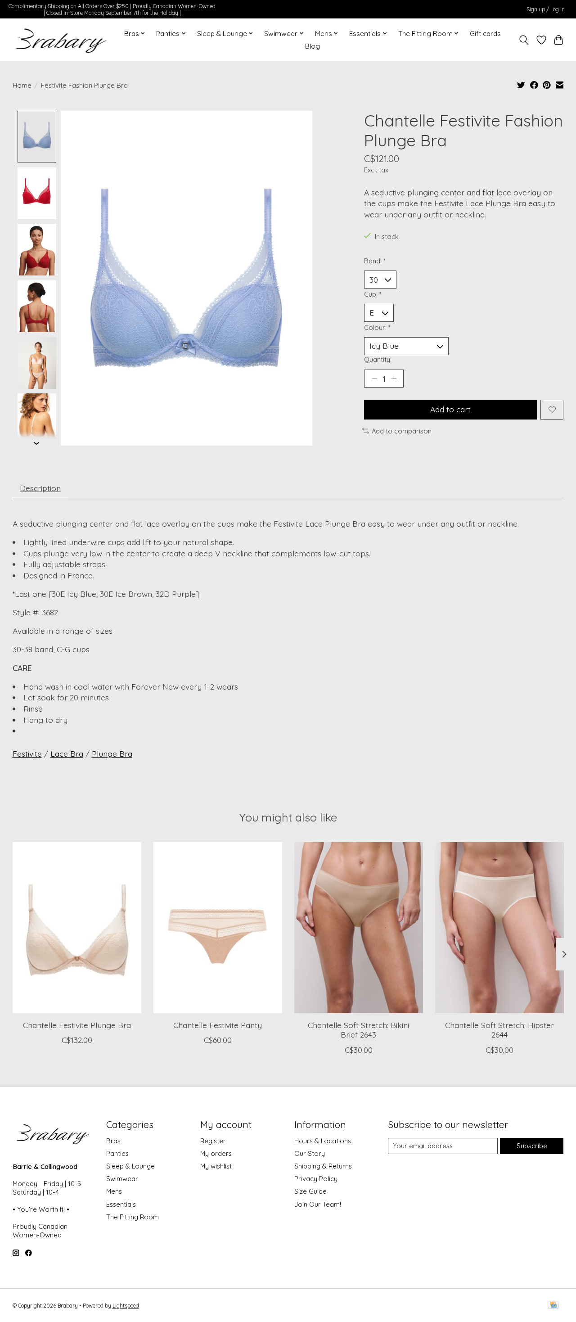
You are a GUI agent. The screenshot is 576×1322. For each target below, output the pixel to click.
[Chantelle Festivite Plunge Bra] (77, 927)
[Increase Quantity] (393, 378)
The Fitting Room (132, 1217)
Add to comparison (402, 431)
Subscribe (532, 1146)
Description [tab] (40, 488)
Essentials (121, 1204)
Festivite (27, 753)
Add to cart (450, 409)
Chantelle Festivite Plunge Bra (76, 1025)
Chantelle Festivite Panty (217, 1025)
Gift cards (485, 33)
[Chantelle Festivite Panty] (217, 927)
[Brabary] (61, 40)
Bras (113, 1141)
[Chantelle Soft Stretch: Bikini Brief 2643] (358, 927)
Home (22, 85)
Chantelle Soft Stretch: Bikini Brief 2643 (358, 1029)
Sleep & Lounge (130, 1166)
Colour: (377, 327)
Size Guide (310, 1191)
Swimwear (122, 1178)
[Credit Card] (553, 1305)
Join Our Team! (317, 1204)
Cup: (373, 294)
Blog (312, 46)
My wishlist (216, 1166)
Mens (114, 1191)
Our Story (309, 1153)
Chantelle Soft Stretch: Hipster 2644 (499, 1029)
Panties (117, 1153)
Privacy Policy (316, 1178)
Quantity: (378, 359)
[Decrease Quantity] (374, 378)
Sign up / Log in (545, 9)
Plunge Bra (112, 753)
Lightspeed (125, 1305)
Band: (375, 261)
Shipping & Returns (323, 1166)
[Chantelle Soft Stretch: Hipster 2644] (499, 927)
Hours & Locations (322, 1141)
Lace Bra (66, 753)
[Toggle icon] (523, 40)
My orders (216, 1153)
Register (213, 1141)
